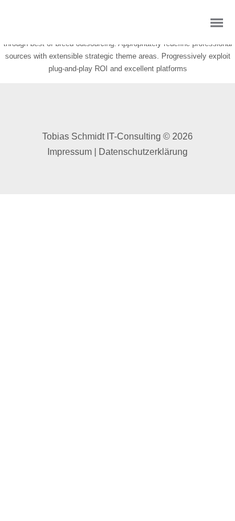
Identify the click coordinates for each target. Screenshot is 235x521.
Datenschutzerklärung (143, 152)
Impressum (69, 152)
